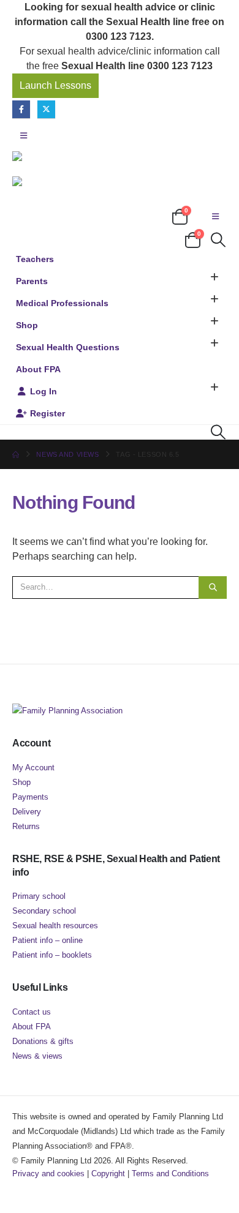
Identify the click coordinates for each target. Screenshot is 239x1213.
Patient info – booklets (52, 955)
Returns (26, 826)
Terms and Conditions (170, 1173)
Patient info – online (47, 940)
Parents (32, 281)
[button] (23, 136)
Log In (43, 391)
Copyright (108, 1173)
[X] (46, 109)
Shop (27, 325)
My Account (33, 767)
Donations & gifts (43, 1041)
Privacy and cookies (48, 1173)
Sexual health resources (55, 925)
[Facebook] (21, 109)
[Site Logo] (73, 156)
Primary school (39, 896)
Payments (30, 797)
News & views (37, 1056)
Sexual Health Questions (68, 347)
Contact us (31, 1011)
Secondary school (44, 910)
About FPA (38, 369)
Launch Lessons (55, 85)
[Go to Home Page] (15, 454)
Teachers (35, 259)
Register (47, 413)
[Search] (213, 587)
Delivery (26, 811)
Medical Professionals (62, 303)
